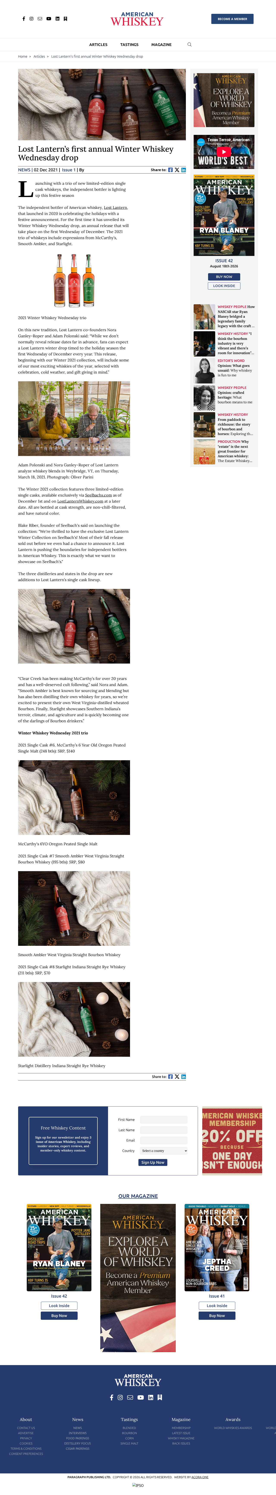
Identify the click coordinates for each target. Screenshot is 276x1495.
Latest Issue (181, 1433)
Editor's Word (231, 361)
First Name (126, 1120)
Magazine (161, 44)
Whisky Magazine (181, 1438)
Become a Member (232, 19)
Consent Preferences (26, 1454)
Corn (129, 1438)
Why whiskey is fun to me (235, 370)
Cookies (26, 1443)
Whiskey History (233, 334)
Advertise (26, 1433)
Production (229, 442)
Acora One (200, 1477)
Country (128, 1151)
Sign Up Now (152, 1162)
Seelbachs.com (98, 495)
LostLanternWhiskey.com (80, 501)
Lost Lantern (115, 207)
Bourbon (129, 1433)
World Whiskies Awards (233, 1428)
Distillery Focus (77, 1443)
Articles (98, 44)
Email (130, 1140)
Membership (181, 1428)
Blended (129, 1428)
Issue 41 (217, 1296)
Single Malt (129, 1443)
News (25, 169)
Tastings (129, 44)
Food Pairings (77, 1438)
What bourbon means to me (235, 397)
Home (22, 56)
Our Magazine (138, 1196)
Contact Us (26, 1428)
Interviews (78, 1433)
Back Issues (181, 1443)
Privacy (26, 1438)
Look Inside (224, 286)
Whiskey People (232, 307)
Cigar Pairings (77, 1448)
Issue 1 (69, 169)
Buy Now (224, 277)
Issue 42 (224, 260)
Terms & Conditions (26, 1449)
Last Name (127, 1130)
